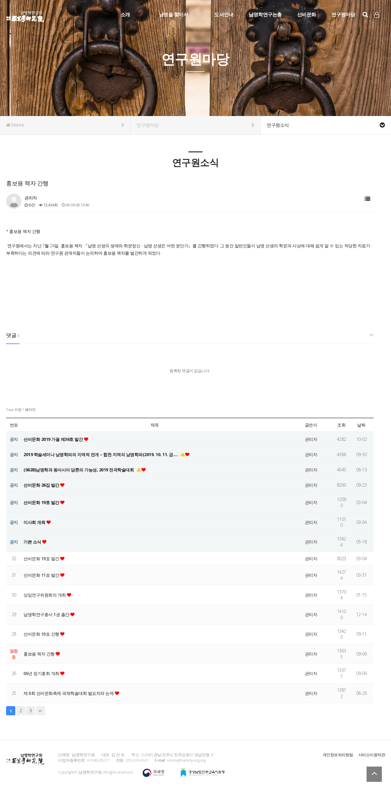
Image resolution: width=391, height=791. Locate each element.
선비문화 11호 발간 (42, 575)
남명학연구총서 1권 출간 (47, 614)
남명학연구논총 (265, 14)
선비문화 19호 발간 (42, 502)
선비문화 (306, 14)
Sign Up (377, 24)
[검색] (365, 14)
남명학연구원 (25, 15)
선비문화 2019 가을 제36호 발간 (54, 439)
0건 (31, 205)
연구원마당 (343, 14)
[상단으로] (374, 774)
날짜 (361, 425)
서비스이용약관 (371, 754)
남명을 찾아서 (173, 14)
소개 (125, 14)
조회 (341, 425)
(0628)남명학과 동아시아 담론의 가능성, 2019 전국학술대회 (79, 470)
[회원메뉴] (376, 15)
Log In (377, 24)
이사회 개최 (35, 522)
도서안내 (223, 14)
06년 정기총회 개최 (42, 673)
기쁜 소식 (33, 542)
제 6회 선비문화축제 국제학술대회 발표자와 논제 (69, 693)
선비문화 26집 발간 (42, 485)
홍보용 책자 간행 (40, 654)
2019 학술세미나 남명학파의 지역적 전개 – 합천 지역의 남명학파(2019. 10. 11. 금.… (101, 454)
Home (17, 125)
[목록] (367, 199)
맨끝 (40, 710)
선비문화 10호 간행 (42, 634)
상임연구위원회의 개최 (45, 595)
